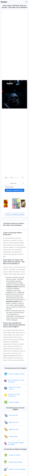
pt (26, 2)
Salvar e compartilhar (14, 190)
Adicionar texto (9, 187)
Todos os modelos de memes (15, 214)
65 (6, 177)
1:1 (22, 177)
